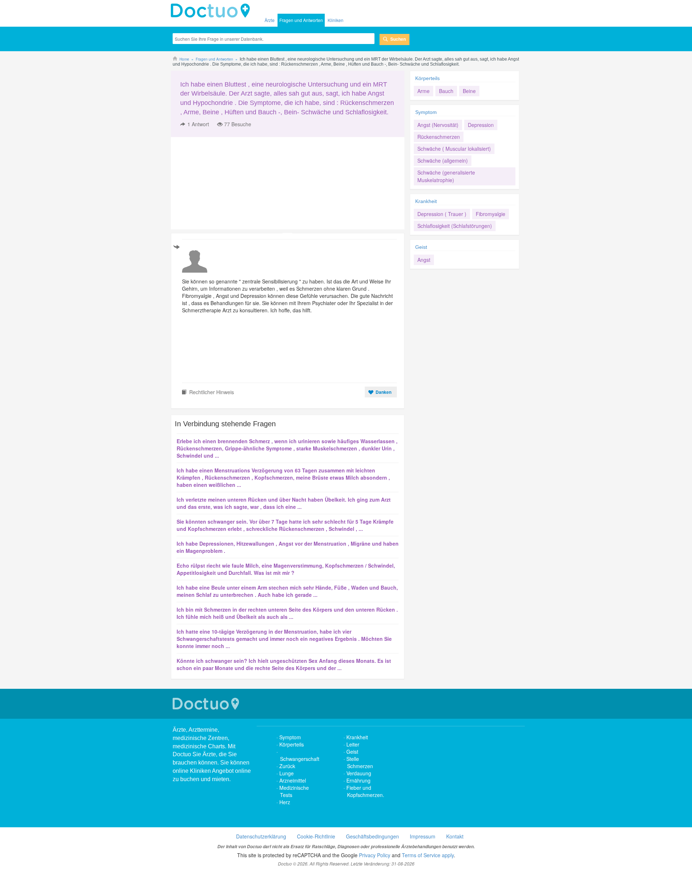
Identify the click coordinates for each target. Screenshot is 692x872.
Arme (423, 90)
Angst (423, 259)
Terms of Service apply (428, 855)
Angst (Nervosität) (437, 124)
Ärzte (270, 20)
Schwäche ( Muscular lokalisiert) (454, 148)
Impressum (422, 836)
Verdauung (358, 773)
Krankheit (426, 201)
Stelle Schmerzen (359, 762)
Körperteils (427, 78)
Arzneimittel (292, 780)
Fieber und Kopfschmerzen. (365, 791)
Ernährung (358, 780)
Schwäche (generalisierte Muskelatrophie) (446, 176)
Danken (383, 392)
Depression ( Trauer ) (441, 213)
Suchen (398, 39)
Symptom (426, 112)
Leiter (352, 744)
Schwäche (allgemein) (442, 160)
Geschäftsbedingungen (372, 836)
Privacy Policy (374, 855)
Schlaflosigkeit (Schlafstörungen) (454, 225)
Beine (469, 90)
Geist (421, 247)
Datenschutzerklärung (261, 836)
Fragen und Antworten (301, 20)
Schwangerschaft (299, 758)
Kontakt (454, 836)
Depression (481, 124)
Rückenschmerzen (438, 136)
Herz (285, 802)
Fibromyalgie (490, 213)
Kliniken (335, 20)
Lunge (286, 773)
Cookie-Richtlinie (316, 836)
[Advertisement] (226, 183)
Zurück (287, 766)
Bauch (446, 90)
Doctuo (212, 11)
